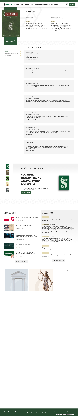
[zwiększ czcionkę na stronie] (72, 1)
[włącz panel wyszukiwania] (64, 4)
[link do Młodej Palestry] (16, 280)
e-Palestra (27, 4)
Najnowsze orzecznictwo (11, 53)
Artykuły (7, 51)
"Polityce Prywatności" (49, 412)
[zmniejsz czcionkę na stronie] (67, 1)
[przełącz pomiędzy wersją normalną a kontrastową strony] (75, 1)
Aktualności (17, 4)
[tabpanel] (38, 25)
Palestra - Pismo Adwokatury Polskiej (63, 270)
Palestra (8, 4)
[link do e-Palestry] (41, 280)
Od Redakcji (8, 55)
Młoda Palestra (54, 4)
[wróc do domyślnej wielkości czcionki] (70, 1)
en (66, 4)
